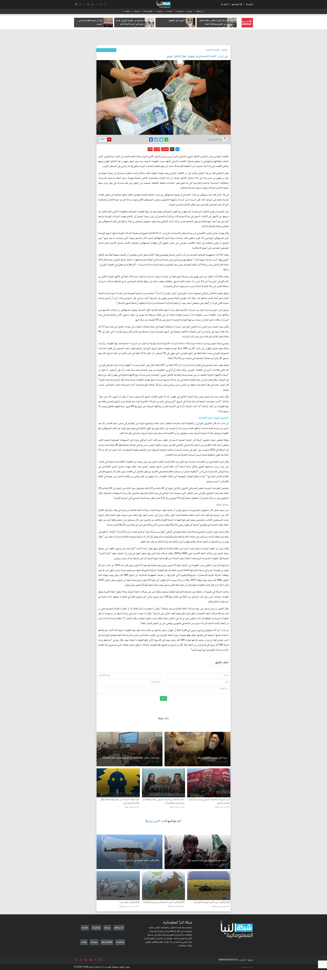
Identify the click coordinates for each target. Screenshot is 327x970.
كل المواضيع (237, 4)
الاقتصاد (157, 149)
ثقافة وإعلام (147, 11)
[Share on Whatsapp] (166, 139)
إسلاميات (179, 11)
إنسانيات (159, 11)
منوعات (136, 11)
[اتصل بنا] (105, 4)
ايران (177, 149)
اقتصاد (169, 11)
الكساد (150, 149)
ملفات (127, 11)
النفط (172, 149)
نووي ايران (165, 149)
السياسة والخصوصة (247, 967)
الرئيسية (249, 4)
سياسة (189, 11)
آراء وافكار (200, 11)
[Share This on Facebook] (151, 139)
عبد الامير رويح (156, 821)
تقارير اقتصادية (212, 50)
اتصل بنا (224, 4)
